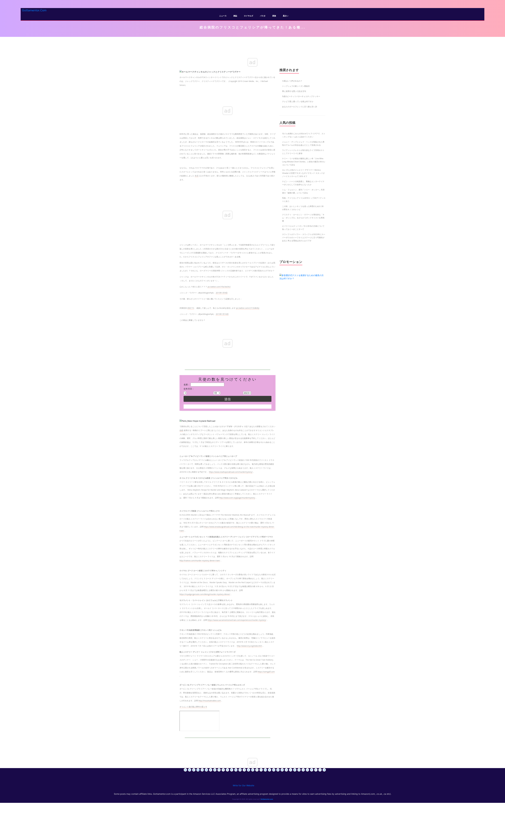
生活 (196, 175)
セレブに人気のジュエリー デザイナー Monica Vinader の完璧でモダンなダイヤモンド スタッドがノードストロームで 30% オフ (303, 173)
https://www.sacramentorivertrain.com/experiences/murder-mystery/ (237, 620)
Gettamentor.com (267, 799)
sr (303, 769)
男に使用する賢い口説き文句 (294, 91)
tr (316, 769)
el (210, 769)
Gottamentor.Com (34, 10)
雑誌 (235, 16)
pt (282, 769)
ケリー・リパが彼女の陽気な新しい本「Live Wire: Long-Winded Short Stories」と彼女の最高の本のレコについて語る (303, 161)
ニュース (223, 16)
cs (202, 769)
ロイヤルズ (248, 16)
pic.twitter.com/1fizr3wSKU (219, 286)
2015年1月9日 (222, 292)
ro (286, 769)
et (215, 769)
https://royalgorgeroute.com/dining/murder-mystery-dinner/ (205, 594)
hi (227, 769)
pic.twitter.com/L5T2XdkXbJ (247, 308)
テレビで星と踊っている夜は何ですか (297, 101)
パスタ (263, 16)
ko (252, 769)
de (189, 769)
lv (261, 769)
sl (299, 769)
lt (257, 769)
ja (248, 769)
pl (278, 769)
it (244, 769)
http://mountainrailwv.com (209, 700)
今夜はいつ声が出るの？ (292, 81)
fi (219, 769)
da (206, 769)
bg (198, 769)
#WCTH (190, 308)
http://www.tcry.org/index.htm (249, 646)
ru (291, 769)
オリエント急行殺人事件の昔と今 (193, 706)
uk (324, 769)
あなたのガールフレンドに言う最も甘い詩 (299, 106)
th (312, 769)
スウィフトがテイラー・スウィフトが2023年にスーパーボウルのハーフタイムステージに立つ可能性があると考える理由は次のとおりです (303, 237)
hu (236, 769)
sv (307, 769)
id (240, 769)
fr (223, 769)
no (273, 769)
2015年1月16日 (222, 314)
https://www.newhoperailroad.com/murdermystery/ (231, 472)
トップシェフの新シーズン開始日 (296, 86)
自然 (181, 430)
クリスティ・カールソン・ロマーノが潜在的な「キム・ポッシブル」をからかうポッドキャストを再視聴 (303, 217)
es (185, 769)
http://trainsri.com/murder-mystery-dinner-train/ (200, 560)
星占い (285, 16)
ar (194, 769)
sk (295, 769)
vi (320, 769)
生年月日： (189, 388)
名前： (187, 384)
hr (232, 769)
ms (265, 769)
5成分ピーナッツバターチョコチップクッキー (301, 96)
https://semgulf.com (266, 671)
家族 (274, 16)
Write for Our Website (243, 785)
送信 (227, 399)
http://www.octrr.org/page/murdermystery (237, 497)
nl (269, 769)
